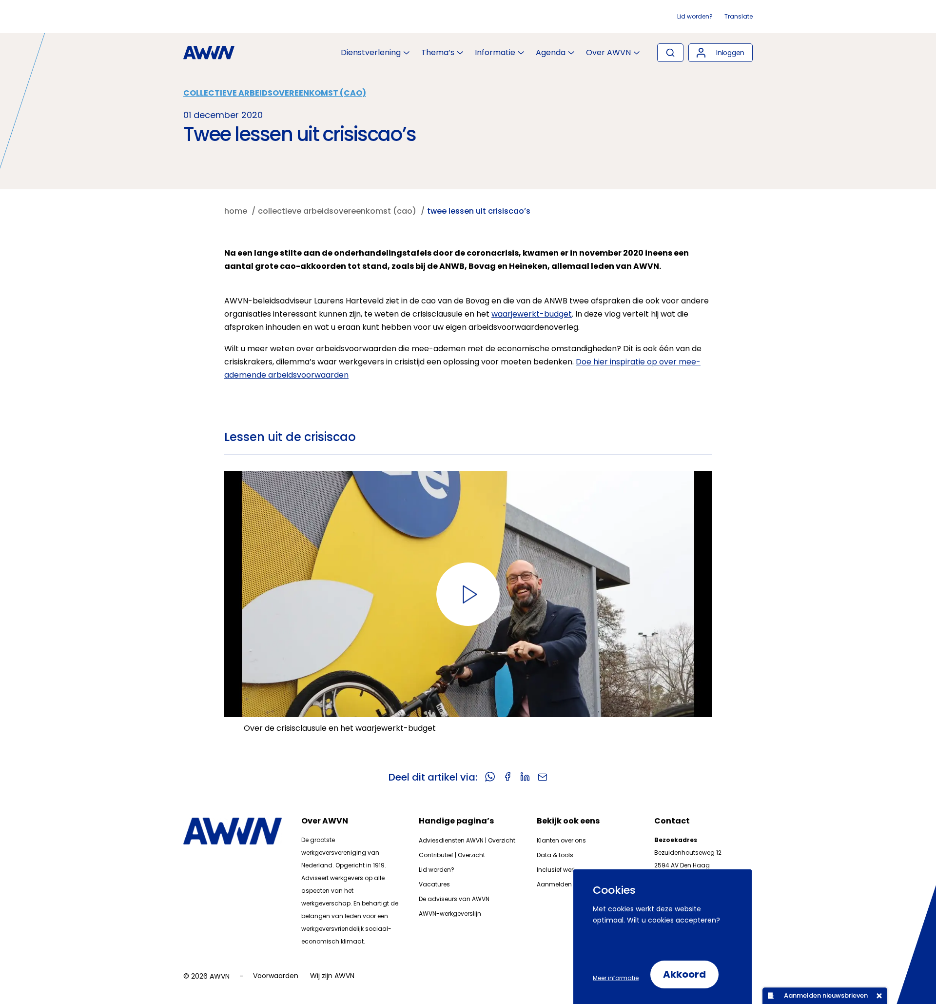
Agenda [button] (551, 53)
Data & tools (555, 855)
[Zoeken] (670, 52)
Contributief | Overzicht (452, 855)
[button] (720, 52)
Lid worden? (695, 16)
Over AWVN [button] (608, 53)
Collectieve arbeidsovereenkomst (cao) (274, 93)
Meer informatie (616, 978)
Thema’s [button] (437, 53)
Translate (738, 16)
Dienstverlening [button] (371, 53)
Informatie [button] (495, 53)
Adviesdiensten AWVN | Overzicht (467, 840)
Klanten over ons (561, 840)
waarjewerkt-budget (531, 314)
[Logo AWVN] (208, 52)
